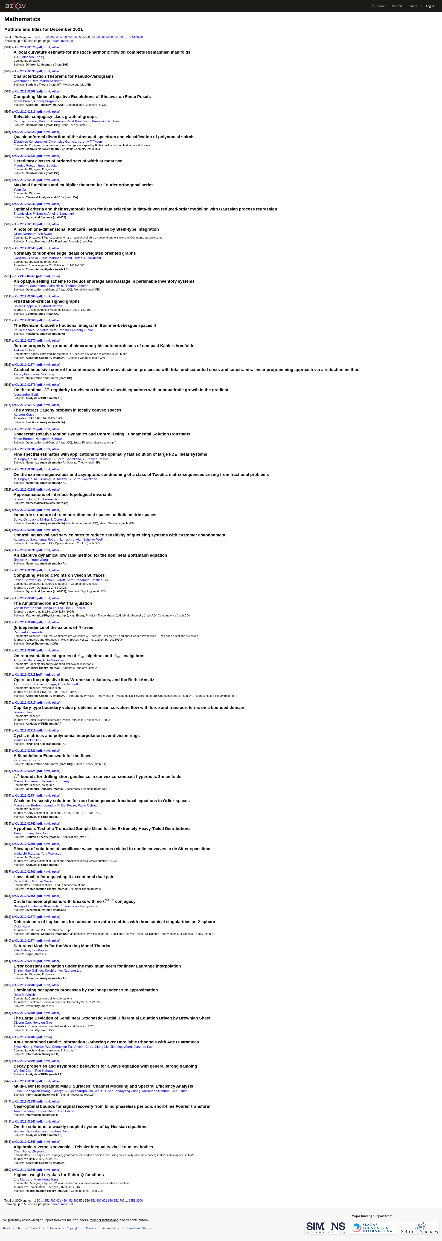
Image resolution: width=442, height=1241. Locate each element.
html (47, 47)
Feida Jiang (39, 1131)
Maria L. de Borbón (28, 805)
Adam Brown (23, 101)
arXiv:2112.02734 (24, 795)
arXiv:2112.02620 (24, 132)
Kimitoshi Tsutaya (26, 853)
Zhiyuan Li (39, 1151)
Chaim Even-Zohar (27, 608)
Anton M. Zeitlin (69, 684)
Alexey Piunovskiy (26, 374)
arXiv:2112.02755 (24, 844)
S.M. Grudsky (41, 459)
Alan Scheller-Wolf (89, 539)
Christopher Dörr (26, 81)
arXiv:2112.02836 (24, 1101)
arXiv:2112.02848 (24, 1170)
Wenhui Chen (23, 1070)
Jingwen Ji (21, 1131)
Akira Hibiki (55, 286)
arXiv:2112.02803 (24, 1081)
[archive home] (16, 6)
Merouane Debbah (156, 1091)
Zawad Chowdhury (27, 580)
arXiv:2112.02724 (24, 771)
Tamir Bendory (24, 1111)
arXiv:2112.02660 (24, 276)
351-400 (50, 37)
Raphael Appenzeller (29, 632)
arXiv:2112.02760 (24, 871)
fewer (55, 41)
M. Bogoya (21, 459)
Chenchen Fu (62, 1046)
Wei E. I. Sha (104, 1091)
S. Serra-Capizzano (66, 459)
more (64, 41)
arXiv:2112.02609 (24, 91)
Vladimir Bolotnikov (27, 740)
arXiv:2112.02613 (24, 111)
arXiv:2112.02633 (24, 156)
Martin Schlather (52, 81)
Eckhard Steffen (50, 306)
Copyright (73, 1228)
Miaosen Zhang (32, 57)
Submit (397, 6)
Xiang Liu (102, 1046)
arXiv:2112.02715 (24, 702)
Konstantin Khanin (57, 906)
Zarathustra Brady (27, 760)
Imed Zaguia (47, 165)
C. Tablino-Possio (95, 459)
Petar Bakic (22, 881)
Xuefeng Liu (72, 970)
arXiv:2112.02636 (24, 204)
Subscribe (53, 1228)
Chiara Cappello (25, 306)
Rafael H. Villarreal (87, 258)
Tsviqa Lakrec (53, 608)
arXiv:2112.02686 (24, 489)
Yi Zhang (47, 374)
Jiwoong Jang (24, 712)
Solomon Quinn (25, 499)
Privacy (91, 1228)
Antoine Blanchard (60, 213)
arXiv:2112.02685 (24, 469)
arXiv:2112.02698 (24, 570)
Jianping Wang (121, 1046)
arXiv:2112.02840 (24, 1121)
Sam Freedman (78, 580)
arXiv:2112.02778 (24, 961)
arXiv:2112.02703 (24, 598)
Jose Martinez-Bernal (56, 258)
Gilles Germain (24, 234)
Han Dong (42, 833)
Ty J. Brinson (23, 684)
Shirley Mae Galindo (28, 970)
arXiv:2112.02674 (24, 364)
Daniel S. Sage (45, 684)
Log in (430, 6)
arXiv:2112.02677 (24, 405)
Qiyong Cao (22, 1022)
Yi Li (17, 57)
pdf (39, 47)
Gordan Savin (42, 881)
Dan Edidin (66, 1111)
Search (382, 6)
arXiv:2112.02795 (24, 1061)
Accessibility (110, 1228)
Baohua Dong (59, 1131)
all (71, 41)
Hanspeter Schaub (49, 439)
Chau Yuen (180, 1091)
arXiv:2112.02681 (24, 449)
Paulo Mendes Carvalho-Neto (35, 330)
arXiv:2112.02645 (24, 248)
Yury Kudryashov (85, 906)
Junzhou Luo (143, 1046)
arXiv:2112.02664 (24, 296)
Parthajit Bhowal (25, 121)
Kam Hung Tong (46, 1179)
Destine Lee (100, 580)
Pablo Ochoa (87, 805)
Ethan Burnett (24, 439)
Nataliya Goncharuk (28, 906)
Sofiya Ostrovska (26, 519)
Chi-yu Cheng (46, 1111)
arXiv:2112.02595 (24, 71)
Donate (412, 6)
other (55, 47)
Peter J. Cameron (52, 121)
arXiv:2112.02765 (24, 896)
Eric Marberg (23, 1179)
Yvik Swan (44, 234)
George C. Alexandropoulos (72, 1091)
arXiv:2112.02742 (24, 823)
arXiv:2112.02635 (24, 180)
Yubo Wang (39, 559)
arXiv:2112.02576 (24, 47)
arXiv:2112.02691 (24, 530)
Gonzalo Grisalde (26, 258)
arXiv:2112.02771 (24, 917)
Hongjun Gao (42, 1022)
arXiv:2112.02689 (24, 510)
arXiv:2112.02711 (24, 674)
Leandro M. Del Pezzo (60, 805)
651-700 (119, 37)
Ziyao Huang (23, 1046)
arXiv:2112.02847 (24, 1141)
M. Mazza (59, 479)
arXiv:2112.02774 (24, 940)
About (6, 1228)
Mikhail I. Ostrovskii (54, 519)
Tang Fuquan (23, 833)
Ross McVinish (24, 994)
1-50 (37, 37)
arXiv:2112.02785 (24, 1013)
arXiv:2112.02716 (24, 730)
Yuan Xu (20, 189)
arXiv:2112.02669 (24, 320)
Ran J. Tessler (75, 608)
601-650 (107, 37)
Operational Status (138, 1228)
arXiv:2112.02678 (24, 429)
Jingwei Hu (21, 559)
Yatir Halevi (22, 950)
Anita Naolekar (53, 660)
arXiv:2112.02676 (24, 384)
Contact (35, 1228)
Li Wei (18, 1091)
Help (20, 1228)
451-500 (73, 37)
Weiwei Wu (42, 1046)
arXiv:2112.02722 (24, 750)
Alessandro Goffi (26, 394)
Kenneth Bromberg (55, 781)
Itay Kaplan (40, 950)
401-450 (61, 37)
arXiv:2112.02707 (24, 650)
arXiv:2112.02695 (24, 550)
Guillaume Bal (48, 499)
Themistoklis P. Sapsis (30, 213)
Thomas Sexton (76, 286)
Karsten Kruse (24, 414)
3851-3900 (136, 37)
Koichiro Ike (53, 970)
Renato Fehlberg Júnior (75, 330)
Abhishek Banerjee (27, 660)
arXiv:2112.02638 (24, 224)
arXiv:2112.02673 (24, 340)
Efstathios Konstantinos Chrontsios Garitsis (45, 141)
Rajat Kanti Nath (78, 121)
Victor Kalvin (23, 926)
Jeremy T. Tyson (90, 141)
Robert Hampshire (61, 539)
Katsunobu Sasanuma (30, 286)
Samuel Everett (54, 580)
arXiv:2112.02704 (24, 622)
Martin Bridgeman (27, 781)
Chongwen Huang (37, 1091)
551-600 (96, 37)
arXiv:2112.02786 (24, 1037)
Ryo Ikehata (44, 1070)
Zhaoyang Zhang (127, 1091)
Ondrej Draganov (46, 101)
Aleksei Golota (24, 350)
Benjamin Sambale (105, 121)
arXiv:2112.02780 (24, 985)
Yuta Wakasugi (51, 853)
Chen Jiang (22, 1151)
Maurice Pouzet (25, 165)
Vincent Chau (83, 1046)
